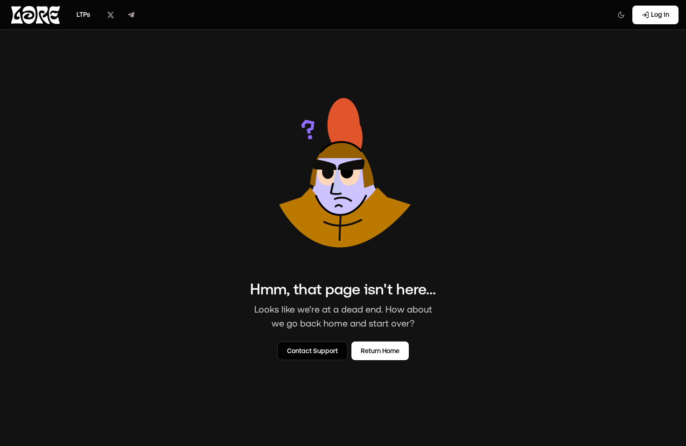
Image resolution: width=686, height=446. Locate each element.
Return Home (380, 351)
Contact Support (312, 351)
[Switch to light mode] (621, 15)
